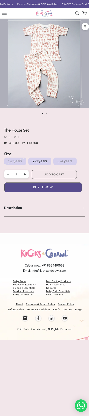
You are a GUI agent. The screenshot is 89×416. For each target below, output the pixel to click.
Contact (67, 309)
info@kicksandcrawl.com (49, 271)
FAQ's (56, 309)
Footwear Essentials (24, 284)
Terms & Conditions (38, 309)
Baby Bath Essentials (58, 291)
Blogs (78, 309)
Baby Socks (19, 281)
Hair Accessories (55, 284)
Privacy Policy (66, 304)
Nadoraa (51, 287)
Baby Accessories (23, 294)
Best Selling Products (58, 281)
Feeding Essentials (23, 291)
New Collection (55, 294)
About (19, 304)
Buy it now (43, 187)
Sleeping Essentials (24, 287)
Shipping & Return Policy (40, 304)
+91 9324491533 (53, 265)
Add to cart (54, 174)
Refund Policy (16, 309)
